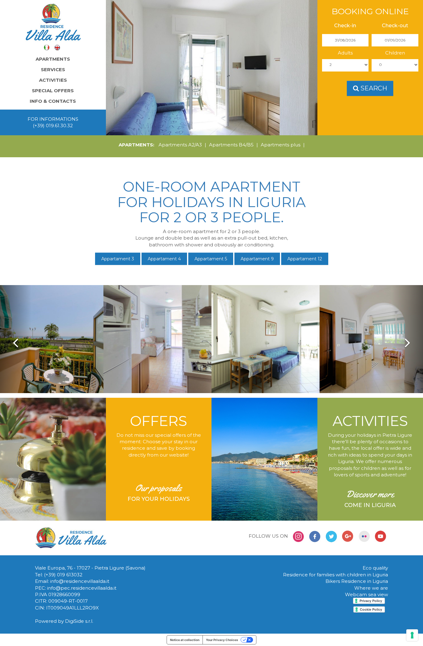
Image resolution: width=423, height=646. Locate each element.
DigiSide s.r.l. (79, 621)
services (53, 69)
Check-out (395, 25)
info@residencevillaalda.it (79, 581)
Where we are (371, 588)
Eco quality (375, 568)
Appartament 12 (304, 259)
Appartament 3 (117, 259)
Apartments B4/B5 (231, 145)
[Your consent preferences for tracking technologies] (412, 635)
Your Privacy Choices (222, 640)
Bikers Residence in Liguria (356, 581)
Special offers (53, 90)
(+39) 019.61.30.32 (53, 125)
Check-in (345, 25)
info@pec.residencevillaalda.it (81, 588)
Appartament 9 (257, 259)
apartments (53, 59)
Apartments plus (280, 145)
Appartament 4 (164, 259)
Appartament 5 (210, 259)
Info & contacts (53, 101)
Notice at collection (184, 640)
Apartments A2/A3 (180, 145)
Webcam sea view (366, 594)
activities (53, 80)
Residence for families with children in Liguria (335, 575)
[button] (15, 339)
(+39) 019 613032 (63, 575)
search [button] (373, 88)
